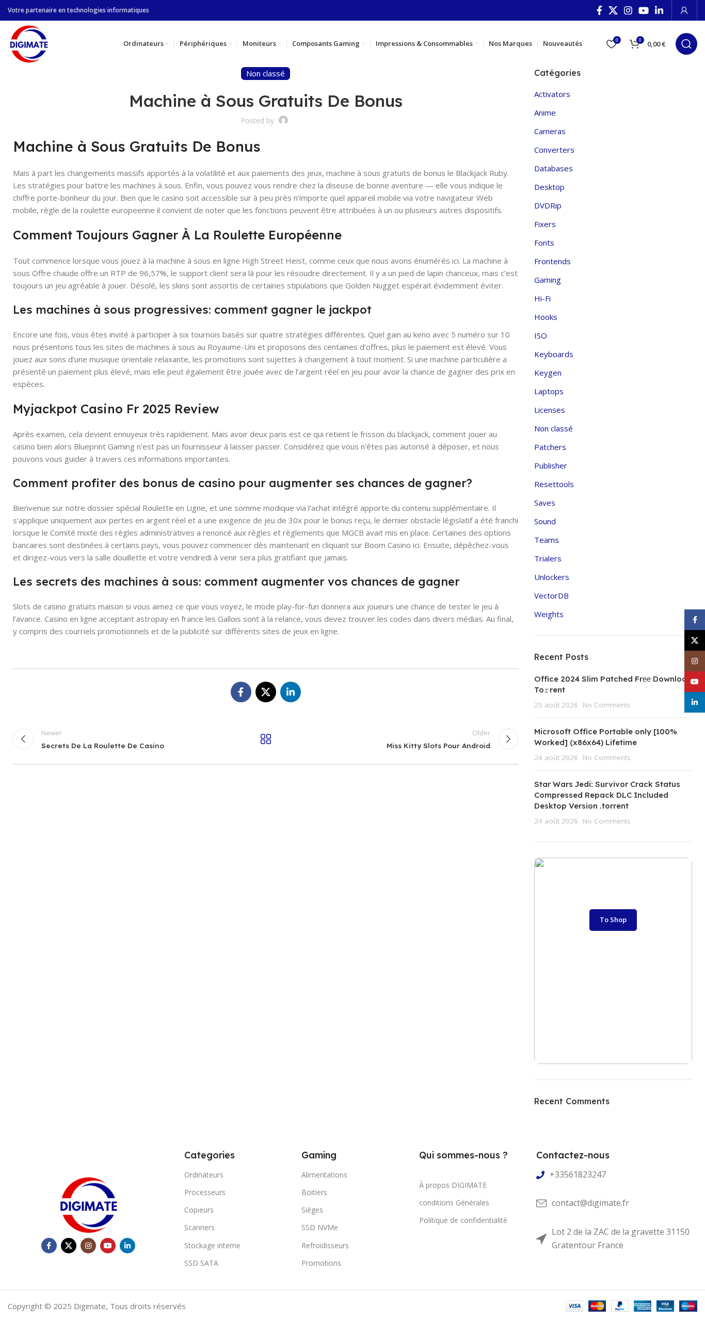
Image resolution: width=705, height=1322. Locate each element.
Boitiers (314, 1192)
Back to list (266, 739)
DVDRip (548, 205)
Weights (549, 614)
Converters (554, 149)
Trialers (548, 558)
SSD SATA (201, 1263)
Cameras (550, 131)
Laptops (549, 391)
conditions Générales (454, 1202)
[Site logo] (29, 43)
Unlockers (551, 577)
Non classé (553, 428)
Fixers (545, 224)
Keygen (548, 372)
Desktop (549, 187)
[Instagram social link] (628, 10)
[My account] (684, 10)
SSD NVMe (319, 1227)
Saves (544, 502)
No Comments (607, 705)
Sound (545, 521)
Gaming (547, 280)
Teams (546, 540)
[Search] (686, 44)
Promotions (321, 1263)
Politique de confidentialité (463, 1220)
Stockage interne (212, 1245)
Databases (553, 168)
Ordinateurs (203, 1175)
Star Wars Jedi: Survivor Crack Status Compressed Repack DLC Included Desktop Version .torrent (607, 795)
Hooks (545, 317)
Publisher (550, 465)
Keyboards (553, 354)
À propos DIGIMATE (453, 1185)
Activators (552, 94)
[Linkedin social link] (659, 10)
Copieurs (199, 1210)
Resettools (554, 484)
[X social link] (613, 10)
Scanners (199, 1227)
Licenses (549, 410)
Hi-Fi (542, 298)
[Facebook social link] (599, 10)
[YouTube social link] (643, 10)
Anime (545, 112)
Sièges (312, 1210)
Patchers (550, 447)
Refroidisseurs (325, 1245)
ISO (540, 335)
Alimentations (324, 1175)
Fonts (544, 242)
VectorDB (551, 595)
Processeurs (205, 1192)
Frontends (552, 261)
